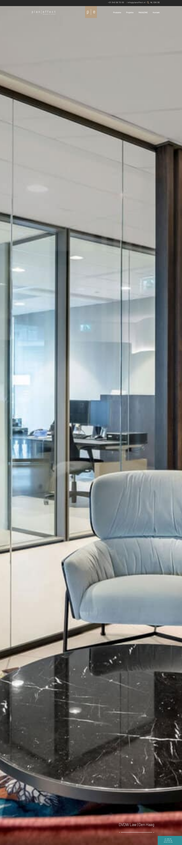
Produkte (117, 12)
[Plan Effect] (91, 12)
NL (151, 2)
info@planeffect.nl (137, 2)
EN (155, 2)
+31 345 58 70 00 (116, 2)
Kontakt (156, 12)
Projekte (130, 12)
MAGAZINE (143, 12)
